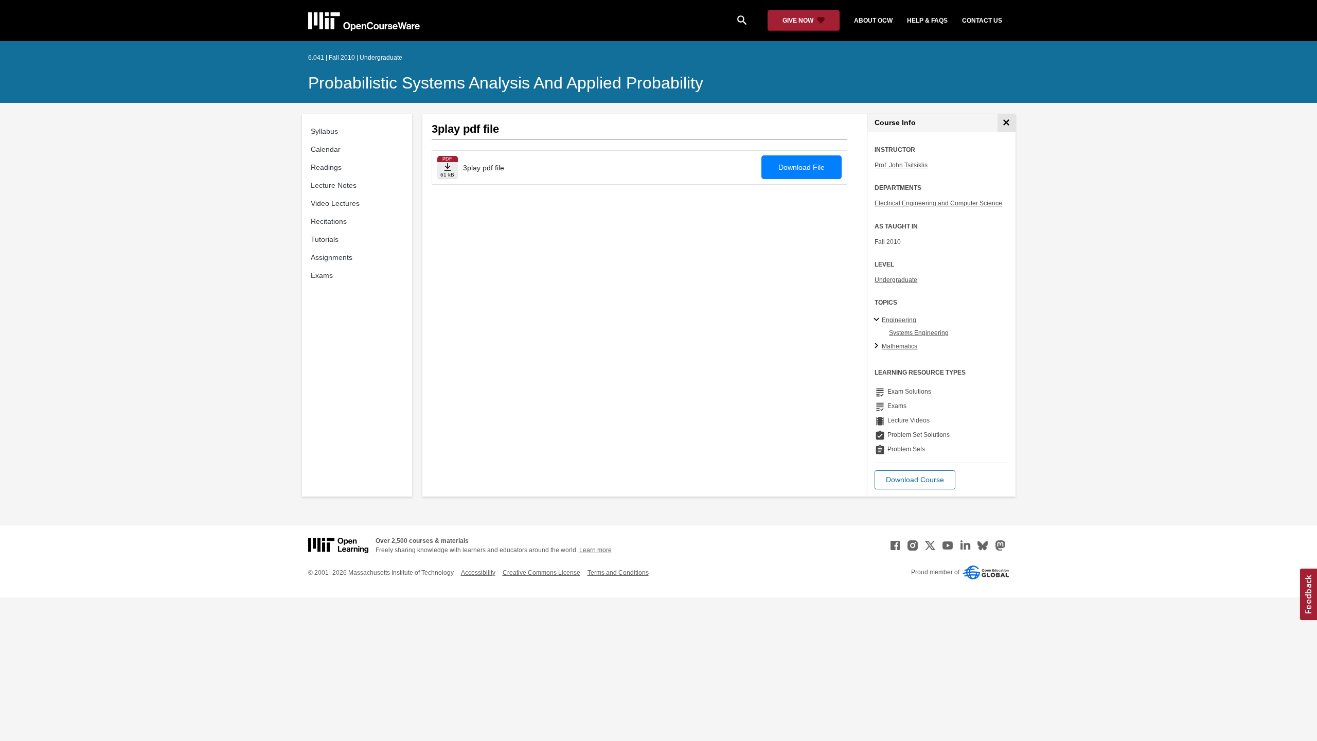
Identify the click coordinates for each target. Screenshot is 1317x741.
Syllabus (324, 131)
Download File (801, 167)
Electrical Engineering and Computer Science (938, 203)
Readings (326, 167)
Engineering (899, 320)
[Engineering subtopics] (878, 320)
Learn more (595, 550)
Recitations (329, 221)
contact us (982, 20)
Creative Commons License (541, 572)
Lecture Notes (334, 185)
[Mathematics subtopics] (878, 346)
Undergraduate (896, 280)
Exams (322, 275)
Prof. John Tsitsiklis (901, 165)
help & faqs (927, 20)
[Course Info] (1007, 123)
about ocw (873, 20)
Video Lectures (335, 203)
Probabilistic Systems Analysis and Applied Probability (505, 83)
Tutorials (325, 239)
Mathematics (899, 346)
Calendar (326, 149)
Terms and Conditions (618, 572)
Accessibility (478, 572)
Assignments (331, 257)
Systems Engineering (919, 333)
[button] (915, 479)
